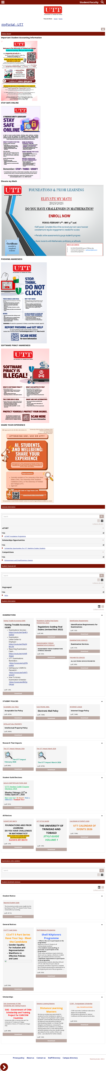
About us (30, 1058)
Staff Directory (54, 1058)
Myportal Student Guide (11, 903)
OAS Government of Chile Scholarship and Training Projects (15, 1005)
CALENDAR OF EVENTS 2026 (79, 821)
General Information (8, 507)
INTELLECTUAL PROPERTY (13, 724)
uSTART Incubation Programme (15, 536)
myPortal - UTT (12, 24)
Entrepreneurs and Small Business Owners (18, 560)
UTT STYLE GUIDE (43, 821)
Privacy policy (18, 1058)
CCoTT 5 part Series (10, 930)
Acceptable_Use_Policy (11, 707)
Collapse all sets (98, 524)
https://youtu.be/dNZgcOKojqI (18, 683)
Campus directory (70, 1058)
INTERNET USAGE (76, 707)
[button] (101, 516)
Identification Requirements (79, 621)
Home (55, 19)
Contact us (41, 1058)
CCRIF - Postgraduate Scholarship (81, 1004)
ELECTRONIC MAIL (43, 707)
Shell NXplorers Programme (46, 930)
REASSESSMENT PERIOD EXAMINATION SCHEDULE (46, 644)
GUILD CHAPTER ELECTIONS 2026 (15, 783)
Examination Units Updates (11, 861)
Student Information (8, 601)
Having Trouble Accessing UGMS (14, 621)
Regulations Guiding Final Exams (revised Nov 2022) (47, 622)
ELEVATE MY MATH (10, 821)
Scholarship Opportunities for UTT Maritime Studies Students (24, 548)
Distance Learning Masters (46, 1004)
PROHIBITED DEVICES (77, 657)
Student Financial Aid (9, 566)
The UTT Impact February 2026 (14, 749)
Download (24, 693)
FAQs (6, 595)
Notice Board (6, 34)
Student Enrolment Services (11, 882)
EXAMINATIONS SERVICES (78, 640)
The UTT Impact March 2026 (46, 749)
